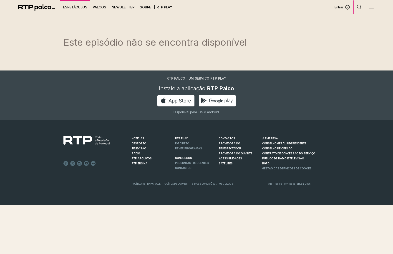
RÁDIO (136, 153)
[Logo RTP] (83, 140)
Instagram (79, 163)
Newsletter (123, 7)
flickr (93, 163)
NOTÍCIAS (138, 138)
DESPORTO (139, 143)
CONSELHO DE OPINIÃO (277, 148)
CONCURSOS (183, 158)
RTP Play (164, 7)
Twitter (72, 163)
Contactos (183, 168)
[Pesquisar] (359, 7)
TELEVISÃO (139, 148)
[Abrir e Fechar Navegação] (371, 7)
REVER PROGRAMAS (188, 148)
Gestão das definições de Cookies (287, 168)
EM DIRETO (182, 143)
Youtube (86, 163)
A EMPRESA (270, 138)
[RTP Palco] (36, 7)
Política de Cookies (175, 184)
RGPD (266, 163)
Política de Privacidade (146, 184)
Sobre (145, 7)
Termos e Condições (202, 184)
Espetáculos (75, 7)
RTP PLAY (181, 138)
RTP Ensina (139, 163)
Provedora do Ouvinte (235, 153)
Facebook (65, 163)
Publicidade (225, 184)
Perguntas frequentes (192, 163)
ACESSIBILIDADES (230, 158)
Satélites (226, 163)
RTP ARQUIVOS (142, 158)
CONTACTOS (227, 138)
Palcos (99, 7)
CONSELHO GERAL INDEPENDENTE (284, 143)
